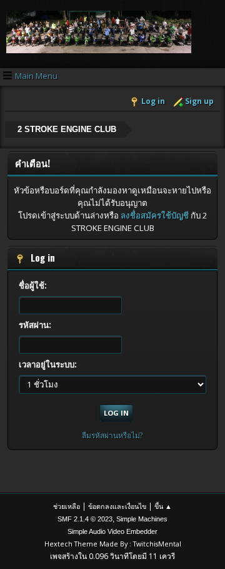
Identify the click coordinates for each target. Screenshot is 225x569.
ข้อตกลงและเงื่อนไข (117, 506)
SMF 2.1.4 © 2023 (85, 519)
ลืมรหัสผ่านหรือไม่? (112, 435)
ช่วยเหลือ (66, 506)
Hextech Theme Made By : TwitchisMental (112, 543)
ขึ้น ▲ (163, 506)
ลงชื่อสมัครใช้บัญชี (155, 215)
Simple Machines (142, 519)
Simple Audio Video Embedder (113, 531)
